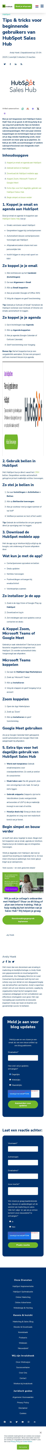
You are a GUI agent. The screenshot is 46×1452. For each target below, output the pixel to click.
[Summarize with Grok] (38, 109)
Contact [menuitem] (23, 1378)
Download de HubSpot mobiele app (22, 173)
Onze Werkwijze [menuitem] (23, 1362)
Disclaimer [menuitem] (23, 1408)
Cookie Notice (27, 1441)
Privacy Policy (15, 1441)
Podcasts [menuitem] (23, 1337)
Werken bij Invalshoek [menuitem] (23, 1383)
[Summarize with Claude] (28, 109)
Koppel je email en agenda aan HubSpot (24, 162)
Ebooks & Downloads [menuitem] (23, 1327)
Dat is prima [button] (23, 1447)
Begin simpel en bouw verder (19, 197)
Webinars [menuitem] (23, 1343)
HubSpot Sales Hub (11, 218)
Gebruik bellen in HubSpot (18, 168)
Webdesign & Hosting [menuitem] (23, 1307)
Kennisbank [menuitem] (23, 1332)
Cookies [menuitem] (23, 1413)
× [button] (40, 1432)
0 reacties (31, 57)
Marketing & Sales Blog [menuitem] (23, 1321)
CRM (37, 472)
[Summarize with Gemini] (33, 109)
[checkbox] (23, 1079)
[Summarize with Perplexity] (4, 113)
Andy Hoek (14, 52)
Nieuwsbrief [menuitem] (23, 1348)
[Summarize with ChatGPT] (22, 109)
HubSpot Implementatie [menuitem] (23, 1286)
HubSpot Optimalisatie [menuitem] (23, 1291)
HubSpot (6, 14)
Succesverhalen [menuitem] (23, 1367)
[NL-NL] (36, 6)
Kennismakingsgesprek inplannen (23, 920)
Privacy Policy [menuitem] (23, 1402)
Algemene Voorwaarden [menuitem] (23, 1397)
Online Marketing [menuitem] (23, 1297)
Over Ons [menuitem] (23, 1372)
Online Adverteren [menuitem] (23, 1302)
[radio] (24, 1074)
